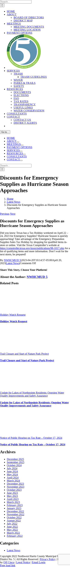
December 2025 (15, 459)
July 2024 (12, 468)
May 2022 (12, 529)
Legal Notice (23, 562)
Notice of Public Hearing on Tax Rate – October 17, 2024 (31, 437)
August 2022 (14, 520)
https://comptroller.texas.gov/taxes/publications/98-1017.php (32, 248)
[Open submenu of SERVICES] (21, 151)
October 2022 (14, 517)
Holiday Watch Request (12, 314)
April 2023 (13, 499)
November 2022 (15, 514)
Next (12, 213)
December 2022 (15, 511)
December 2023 (15, 483)
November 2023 (15, 486)
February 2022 (15, 535)
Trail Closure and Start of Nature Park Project (24, 353)
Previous (4, 213)
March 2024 (13, 480)
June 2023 (12, 492)
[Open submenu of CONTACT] (21, 160)
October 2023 (14, 489)
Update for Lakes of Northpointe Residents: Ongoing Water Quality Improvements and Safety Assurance (32, 394)
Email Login (38, 562)
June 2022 (12, 526)
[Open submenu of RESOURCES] (24, 154)
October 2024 (14, 465)
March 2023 (13, 502)
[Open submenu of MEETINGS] (22, 145)
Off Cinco (8, 562)
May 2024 (12, 474)
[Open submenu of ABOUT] (17, 142)
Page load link (7, 565)
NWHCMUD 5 (12, 260)
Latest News (12, 263)
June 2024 (12, 471)
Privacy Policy (48, 559)
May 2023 (12, 496)
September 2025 (15, 462)
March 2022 (13, 532)
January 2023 (14, 508)
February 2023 (15, 505)
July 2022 (12, 523)
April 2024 (13, 477)
